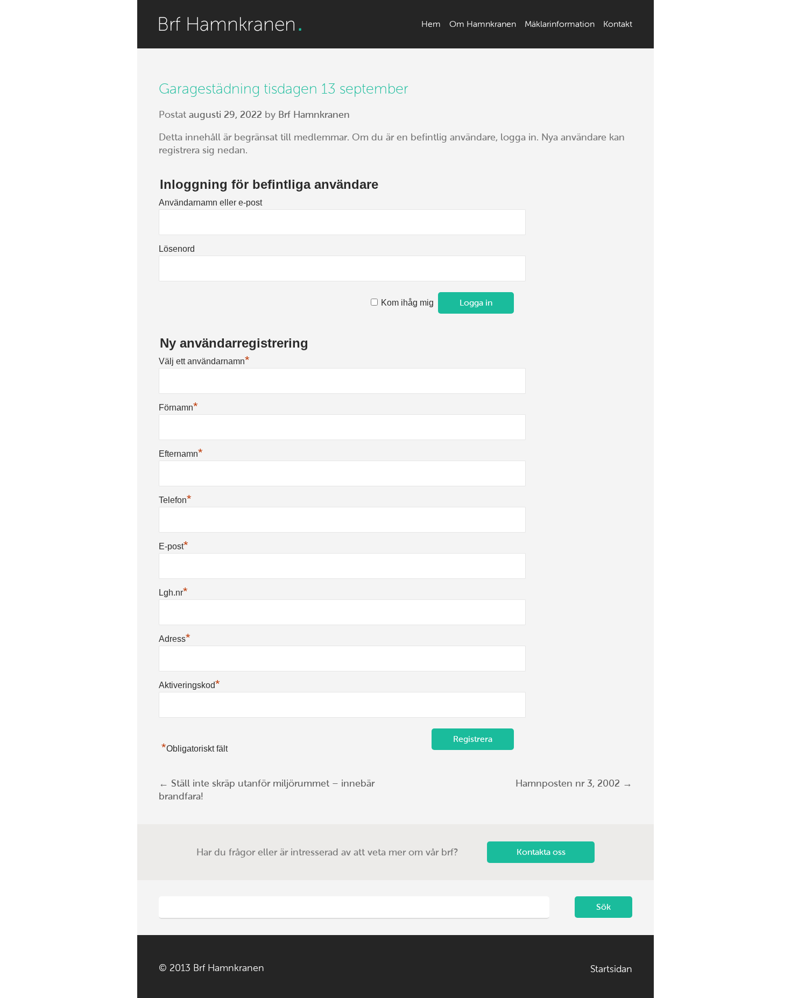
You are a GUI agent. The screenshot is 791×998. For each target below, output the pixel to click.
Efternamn (181, 453)
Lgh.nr (173, 592)
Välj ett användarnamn (204, 361)
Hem (431, 24)
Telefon (175, 500)
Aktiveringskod (189, 685)
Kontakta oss (541, 852)
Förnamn (178, 407)
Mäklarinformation (560, 24)
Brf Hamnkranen (230, 24)
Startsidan (611, 969)
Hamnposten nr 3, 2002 (573, 783)
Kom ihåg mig (407, 302)
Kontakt (617, 24)
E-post (173, 546)
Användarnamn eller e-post (210, 202)
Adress (174, 638)
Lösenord (177, 248)
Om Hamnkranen (482, 24)
